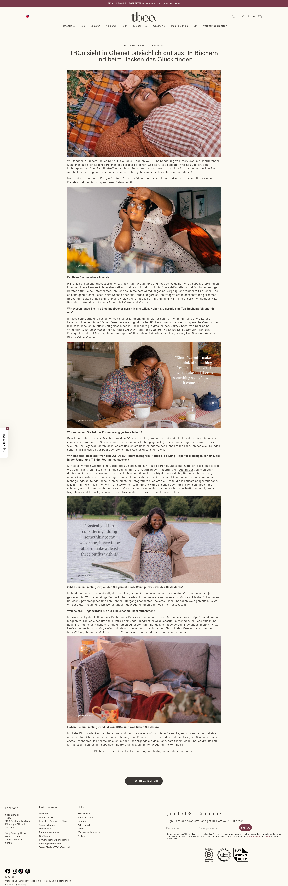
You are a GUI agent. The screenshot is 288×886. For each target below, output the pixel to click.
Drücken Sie (45, 828)
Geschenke (159, 25)
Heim (125, 25)
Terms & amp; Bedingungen (56, 880)
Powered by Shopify (15, 884)
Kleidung (111, 25)
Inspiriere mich (179, 25)
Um (196, 25)
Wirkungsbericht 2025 (50, 843)
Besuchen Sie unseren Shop (53, 821)
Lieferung (82, 821)
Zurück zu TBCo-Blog (146, 780)
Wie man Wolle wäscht (89, 832)
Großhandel (45, 836)
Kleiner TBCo (140, 25)
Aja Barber (186, 469)
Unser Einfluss (46, 817)
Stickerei (82, 836)
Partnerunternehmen (49, 832)
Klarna (81, 828)
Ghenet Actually (146, 178)
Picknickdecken (89, 733)
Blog (144, 751)
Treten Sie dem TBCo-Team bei (54, 847)
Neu (82, 25)
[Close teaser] (7, 428)
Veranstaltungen (47, 824)
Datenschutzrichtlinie (30, 880)
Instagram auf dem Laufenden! (173, 751)
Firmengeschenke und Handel (54, 839)
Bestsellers (68, 25)
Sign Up (245, 827)
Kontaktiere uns (85, 817)
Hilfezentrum (84, 813)
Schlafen (95, 25)
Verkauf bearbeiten (215, 25)
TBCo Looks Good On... (135, 45)
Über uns (43, 813)
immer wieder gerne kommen (161, 744)
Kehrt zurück (84, 824)
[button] (4, 443)
